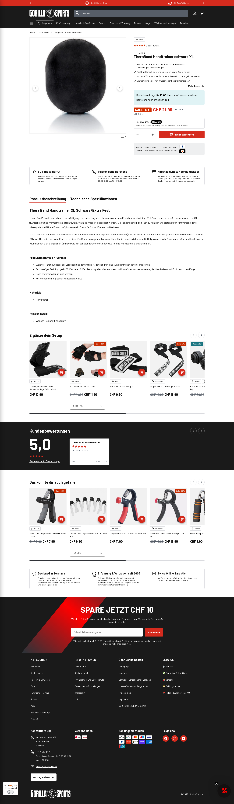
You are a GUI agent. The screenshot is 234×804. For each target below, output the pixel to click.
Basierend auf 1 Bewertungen (44, 461)
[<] (30, 3)
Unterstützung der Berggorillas (133, 686)
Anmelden (154, 632)
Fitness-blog (125, 692)
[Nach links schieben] (35, 88)
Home (32, 32)
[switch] (10, 792)
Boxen (34, 699)
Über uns (123, 673)
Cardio (34, 686)
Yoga (33, 705)
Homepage (124, 666)
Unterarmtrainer (74, 32)
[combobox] (131, 13)
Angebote (35, 666)
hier (128, 643)
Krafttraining (44, 32)
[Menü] (16, 784)
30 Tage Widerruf (161, 3)
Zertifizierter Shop (79, 3)
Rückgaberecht (82, 673)
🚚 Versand (168, 679)
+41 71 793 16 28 (43, 752)
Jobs (77, 699)
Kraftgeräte (58, 32)
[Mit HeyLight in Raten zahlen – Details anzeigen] (164, 122)
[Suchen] (77, 13)
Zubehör (35, 719)
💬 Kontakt (168, 666)
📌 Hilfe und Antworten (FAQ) (176, 692)
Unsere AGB (80, 666)
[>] (203, 3)
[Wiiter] (201, 335)
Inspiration (124, 699)
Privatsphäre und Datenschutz (89, 679)
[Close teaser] (216, 783)
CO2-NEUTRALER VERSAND (132, 705)
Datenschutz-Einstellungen (87, 686)
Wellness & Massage (40, 712)
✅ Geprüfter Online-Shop (175, 673)
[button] (201, 13)
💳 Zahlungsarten (171, 686)
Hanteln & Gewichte (40, 679)
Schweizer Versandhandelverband (135, 679)
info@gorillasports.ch (46, 766)
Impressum (80, 692)
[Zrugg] (193, 335)
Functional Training (40, 692)
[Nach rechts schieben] (120, 88)
